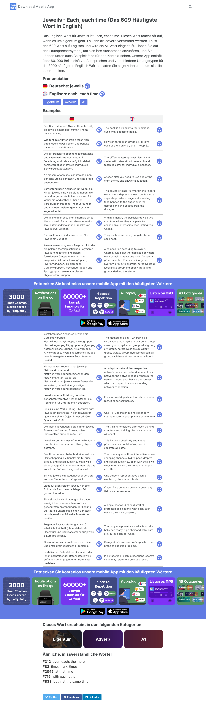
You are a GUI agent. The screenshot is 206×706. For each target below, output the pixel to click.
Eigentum (51, 102)
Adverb (70, 102)
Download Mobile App (36, 7)
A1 (84, 102)
